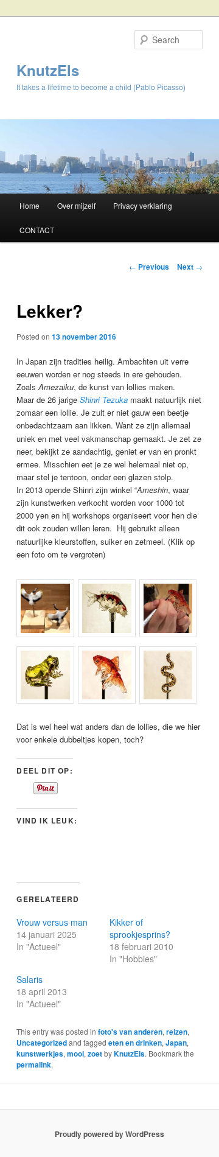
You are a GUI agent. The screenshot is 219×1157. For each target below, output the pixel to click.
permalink (33, 1064)
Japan (176, 1042)
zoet (95, 1053)
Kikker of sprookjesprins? (139, 928)
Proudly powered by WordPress (109, 1133)
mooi (75, 1053)
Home (29, 205)
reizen (176, 1031)
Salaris (29, 979)
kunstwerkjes (39, 1053)
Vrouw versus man (52, 922)
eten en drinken (135, 1042)
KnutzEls (47, 70)
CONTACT (36, 230)
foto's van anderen (130, 1031)
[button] (47, 609)
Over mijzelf (76, 205)
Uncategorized (41, 1042)
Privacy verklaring (142, 205)
